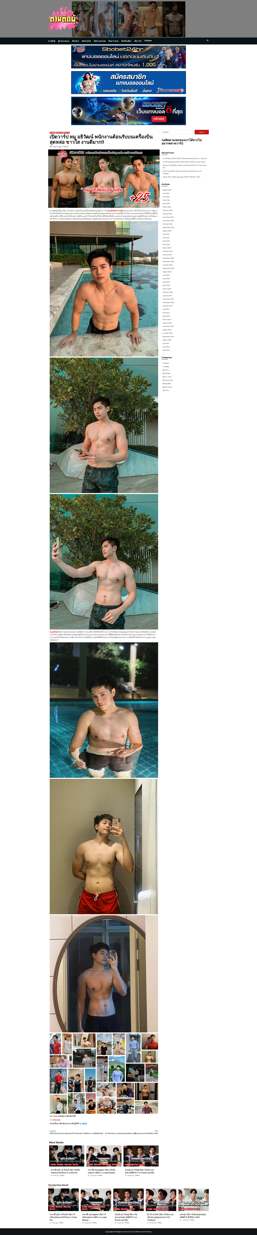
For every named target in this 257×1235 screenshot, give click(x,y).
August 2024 (167, 272)
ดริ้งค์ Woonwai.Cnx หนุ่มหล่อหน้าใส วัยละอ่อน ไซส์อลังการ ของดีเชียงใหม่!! (76, 1132)
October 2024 (168, 265)
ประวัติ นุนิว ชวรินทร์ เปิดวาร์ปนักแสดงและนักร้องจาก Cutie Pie (185, 158)
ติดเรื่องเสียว (126, 41)
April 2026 (166, 203)
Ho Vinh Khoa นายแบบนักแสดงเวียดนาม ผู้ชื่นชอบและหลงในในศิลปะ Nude (131, 1132)
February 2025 (168, 251)
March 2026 (167, 207)
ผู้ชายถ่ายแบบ (63, 41)
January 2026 (167, 214)
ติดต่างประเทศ (100, 41)
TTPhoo (65, 146)
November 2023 (168, 302)
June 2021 (166, 347)
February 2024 (168, 292)
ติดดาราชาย (113, 41)
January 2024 (167, 295)
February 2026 (168, 210)
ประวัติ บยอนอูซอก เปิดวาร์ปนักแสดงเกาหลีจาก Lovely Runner (184, 162)
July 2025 (166, 234)
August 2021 (167, 340)
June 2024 (166, 278)
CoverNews (136, 1231)
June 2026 (166, 197)
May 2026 (166, 200)
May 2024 (166, 282)
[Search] (207, 40)
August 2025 (167, 231)
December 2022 (168, 326)
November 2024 (168, 261)
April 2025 (166, 244)
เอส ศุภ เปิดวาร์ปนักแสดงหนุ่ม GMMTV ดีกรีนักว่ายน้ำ (181, 177)
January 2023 (167, 323)
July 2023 (166, 309)
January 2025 (167, 255)
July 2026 (166, 193)
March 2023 (167, 319)
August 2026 (167, 190)
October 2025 (168, 224)
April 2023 (166, 316)
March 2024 (167, 289)
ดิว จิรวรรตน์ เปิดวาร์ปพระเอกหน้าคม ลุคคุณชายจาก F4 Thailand (182, 172)
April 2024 (166, 285)
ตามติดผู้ (51, 41)
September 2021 (168, 336)
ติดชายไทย (86, 41)
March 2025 (167, 248)
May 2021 (166, 350)
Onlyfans (148, 41)
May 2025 (166, 241)
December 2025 (168, 217)
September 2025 (168, 227)
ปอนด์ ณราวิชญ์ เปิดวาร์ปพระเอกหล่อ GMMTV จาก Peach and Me (184, 166)
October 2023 (168, 306)
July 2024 (166, 275)
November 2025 (168, 220)
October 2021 (168, 333)
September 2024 (168, 268)
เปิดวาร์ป (137, 41)
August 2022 (167, 330)
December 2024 (168, 258)
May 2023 (166, 313)
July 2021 (166, 343)
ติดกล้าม (75, 41)
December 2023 (168, 299)
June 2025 (166, 237)
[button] (55, 1043)
